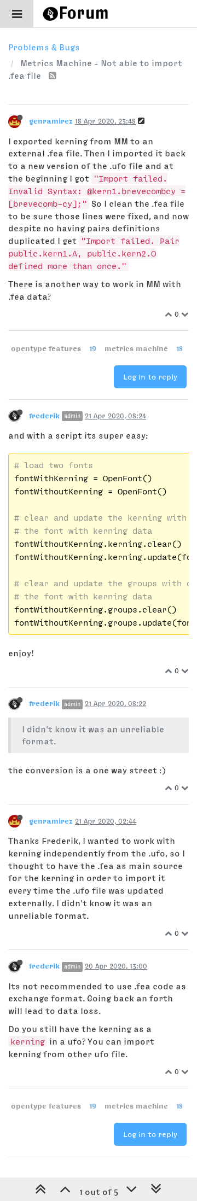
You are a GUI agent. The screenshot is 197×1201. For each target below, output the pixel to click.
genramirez (51, 121)
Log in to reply (150, 377)
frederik (44, 415)
